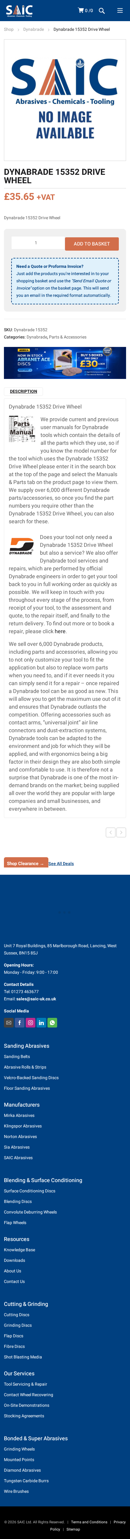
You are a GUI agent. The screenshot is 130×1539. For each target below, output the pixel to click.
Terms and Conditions (89, 1522)
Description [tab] (23, 391)
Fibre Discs (14, 1346)
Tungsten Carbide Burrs (26, 1481)
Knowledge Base (19, 1250)
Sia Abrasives (17, 1147)
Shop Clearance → (25, 863)
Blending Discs (18, 1201)
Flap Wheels (15, 1223)
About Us (12, 1271)
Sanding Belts (17, 1056)
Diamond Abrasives (22, 1470)
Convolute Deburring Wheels (30, 1212)
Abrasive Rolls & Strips (25, 1067)
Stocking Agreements (24, 1416)
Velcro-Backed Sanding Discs (31, 1078)
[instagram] (30, 1023)
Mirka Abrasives (19, 1115)
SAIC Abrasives (18, 1158)
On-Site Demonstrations (26, 1405)
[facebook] (19, 1023)
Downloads (14, 1260)
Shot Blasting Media (23, 1357)
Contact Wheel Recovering (28, 1395)
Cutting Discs (16, 1315)
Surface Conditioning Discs (29, 1191)
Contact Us (14, 1281)
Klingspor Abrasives (23, 1126)
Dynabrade (33, 29)
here (60, 631)
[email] (9, 1023)
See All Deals (61, 864)
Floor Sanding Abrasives (27, 1088)
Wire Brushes (16, 1491)
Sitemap (73, 1529)
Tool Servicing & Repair (25, 1384)
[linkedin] (41, 1023)
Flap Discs (13, 1336)
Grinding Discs (18, 1325)
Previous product (110, 832)
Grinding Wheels (19, 1449)
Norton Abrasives (20, 1136)
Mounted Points (19, 1460)
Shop (9, 29)
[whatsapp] (52, 1023)
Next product (121, 832)
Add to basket (92, 244)
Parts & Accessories (67, 337)
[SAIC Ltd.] (26, 11)
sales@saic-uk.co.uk (36, 999)
